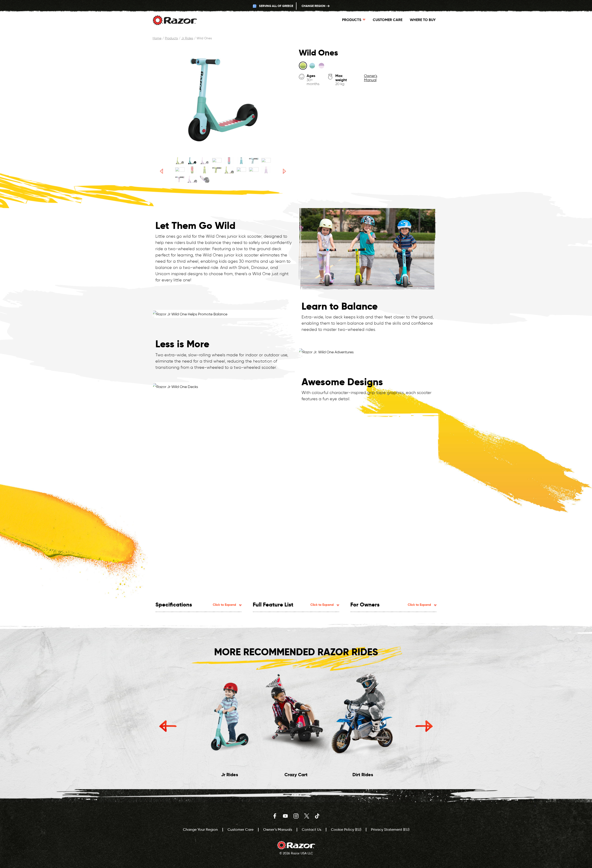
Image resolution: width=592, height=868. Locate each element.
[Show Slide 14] (241, 169)
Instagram (296, 816)
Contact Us (311, 829)
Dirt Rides (362, 775)
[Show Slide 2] (192, 160)
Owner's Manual (370, 78)
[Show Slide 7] (253, 160)
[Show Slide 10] (192, 169)
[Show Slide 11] (204, 169)
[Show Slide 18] (192, 179)
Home (157, 38)
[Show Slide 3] (204, 160)
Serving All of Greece (275, 6)
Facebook (274, 816)
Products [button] (351, 19)
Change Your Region (200, 829)
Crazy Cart (296, 775)
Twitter (306, 816)
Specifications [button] (195, 604)
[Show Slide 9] (180, 169)
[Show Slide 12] (217, 169)
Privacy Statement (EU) (390, 829)
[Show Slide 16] (266, 169)
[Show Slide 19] (204, 179)
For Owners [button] (390, 604)
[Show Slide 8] (266, 160)
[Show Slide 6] (241, 160)
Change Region (314, 6)
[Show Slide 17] (180, 179)
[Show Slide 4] (217, 160)
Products (171, 38)
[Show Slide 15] (253, 169)
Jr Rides (187, 38)
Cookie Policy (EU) (346, 829)
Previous (168, 726)
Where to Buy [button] (423, 19)
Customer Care (387, 19)
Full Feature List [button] (293, 604)
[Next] (284, 171)
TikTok (317, 816)
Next (424, 726)
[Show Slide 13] (229, 169)
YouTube (285, 816)
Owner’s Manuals (277, 829)
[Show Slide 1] (180, 160)
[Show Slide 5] (229, 160)
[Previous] (161, 171)
